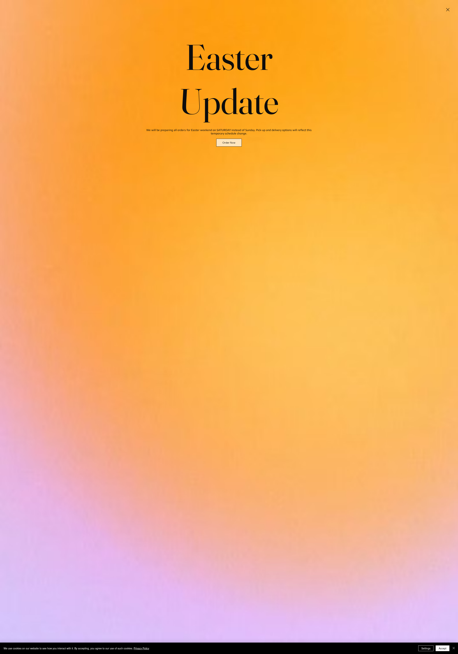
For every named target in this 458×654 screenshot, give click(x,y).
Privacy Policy (141, 648)
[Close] (454, 648)
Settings (425, 648)
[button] (447, 10)
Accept (442, 648)
